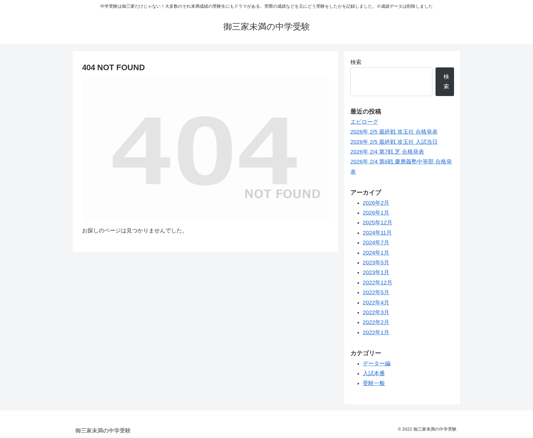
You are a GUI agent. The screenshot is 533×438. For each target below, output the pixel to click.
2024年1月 (376, 253)
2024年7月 (376, 242)
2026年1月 (376, 213)
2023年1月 (376, 272)
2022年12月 (377, 282)
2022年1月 (376, 332)
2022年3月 (376, 312)
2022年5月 (376, 292)
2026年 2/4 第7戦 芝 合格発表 (387, 152)
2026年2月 (376, 203)
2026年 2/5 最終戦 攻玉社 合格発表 (394, 132)
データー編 (376, 363)
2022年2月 (376, 322)
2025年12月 (377, 222)
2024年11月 (377, 233)
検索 (356, 62)
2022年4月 (376, 302)
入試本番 (374, 373)
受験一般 (374, 383)
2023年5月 (376, 262)
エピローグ (364, 122)
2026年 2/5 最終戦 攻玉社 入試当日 (394, 142)
